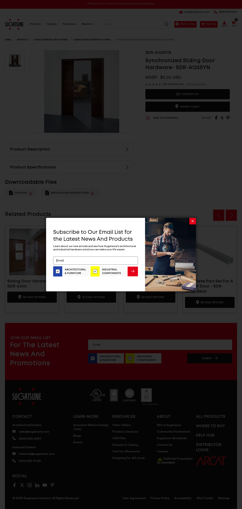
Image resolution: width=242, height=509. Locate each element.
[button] (192, 221)
